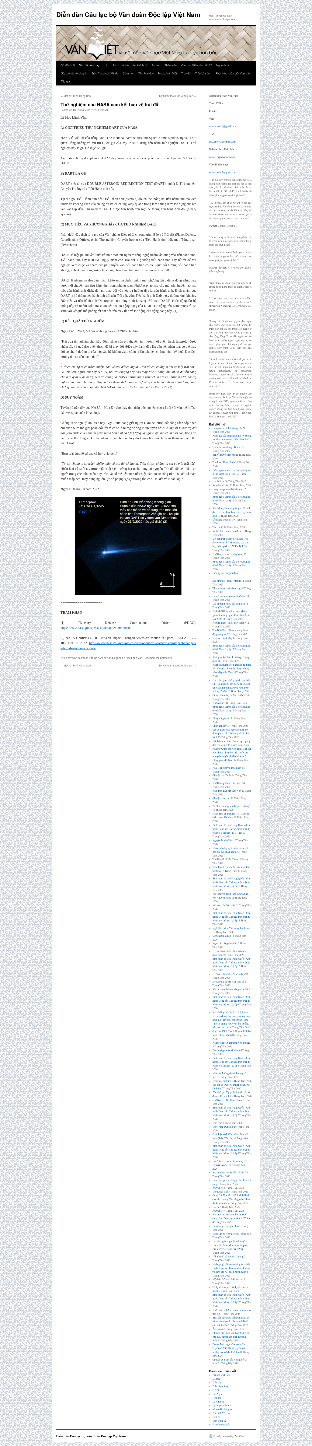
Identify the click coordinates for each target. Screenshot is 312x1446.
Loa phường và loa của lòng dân (228, 603)
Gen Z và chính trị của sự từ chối (229, 596)
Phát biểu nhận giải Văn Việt (232, 73)
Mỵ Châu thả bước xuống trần (177, 96)
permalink (166, 657)
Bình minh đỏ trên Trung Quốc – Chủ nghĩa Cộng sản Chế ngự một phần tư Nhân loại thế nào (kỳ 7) (231, 916)
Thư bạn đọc (146, 73)
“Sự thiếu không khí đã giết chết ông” (231, 806)
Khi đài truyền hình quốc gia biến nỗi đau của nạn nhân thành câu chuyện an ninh (231, 512)
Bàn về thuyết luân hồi (223, 454)
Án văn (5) (217, 1210)
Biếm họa (128, 73)
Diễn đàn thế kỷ (220, 1386)
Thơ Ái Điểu (218, 702)
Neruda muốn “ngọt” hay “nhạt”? (229, 622)
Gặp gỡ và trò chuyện (74, 73)
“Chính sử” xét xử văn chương (227, 1256)
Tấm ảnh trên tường (222, 638)
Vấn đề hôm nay (89, 65)
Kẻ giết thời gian (220, 485)
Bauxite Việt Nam (221, 1374)
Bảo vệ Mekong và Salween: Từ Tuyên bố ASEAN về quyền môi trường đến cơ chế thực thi (228, 1348)
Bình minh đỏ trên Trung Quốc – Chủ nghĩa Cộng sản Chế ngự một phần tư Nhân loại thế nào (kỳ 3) (231, 1111)
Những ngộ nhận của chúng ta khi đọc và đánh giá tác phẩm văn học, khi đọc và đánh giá (231, 1268)
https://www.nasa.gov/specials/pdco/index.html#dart (95, 628)
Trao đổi (186, 73)
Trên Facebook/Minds (105, 73)
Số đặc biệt (68, 65)
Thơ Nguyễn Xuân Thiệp (225, 859)
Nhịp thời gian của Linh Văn (226, 790)
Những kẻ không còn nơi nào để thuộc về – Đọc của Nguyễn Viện (231, 668)
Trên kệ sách (203, 73)
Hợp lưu (216, 1397)
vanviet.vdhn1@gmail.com (222, 172)
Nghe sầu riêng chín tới (224, 943)
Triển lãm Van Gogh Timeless (227, 447)
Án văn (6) (217, 1187)
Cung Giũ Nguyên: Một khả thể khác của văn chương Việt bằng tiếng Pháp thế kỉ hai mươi (231, 1199)
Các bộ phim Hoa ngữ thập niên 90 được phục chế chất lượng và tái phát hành (230, 733)
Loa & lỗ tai (218, 481)
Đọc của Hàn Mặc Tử (228, 981)
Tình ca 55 (217, 527)
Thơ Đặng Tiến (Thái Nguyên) (227, 554)
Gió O (215, 1390)
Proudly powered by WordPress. (229, 1436)
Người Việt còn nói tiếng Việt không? (231, 1042)
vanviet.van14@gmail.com (222, 126)
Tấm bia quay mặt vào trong (226, 588)
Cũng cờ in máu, (229, 695)
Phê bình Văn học (221, 1413)
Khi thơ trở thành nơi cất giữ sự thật (230, 989)
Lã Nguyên (218, 1401)
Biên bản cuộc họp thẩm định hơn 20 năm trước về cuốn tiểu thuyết (230, 1321)
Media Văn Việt (167, 73)
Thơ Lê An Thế (220, 1191)
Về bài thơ (226, 531)
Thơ (115, 65)
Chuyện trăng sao (221, 798)
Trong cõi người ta (221, 1080)
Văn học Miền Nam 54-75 (196, 65)
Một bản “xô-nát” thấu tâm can (227, 1279)
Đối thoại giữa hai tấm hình (226, 1050)
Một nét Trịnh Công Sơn (75, 96)
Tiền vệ (216, 1416)
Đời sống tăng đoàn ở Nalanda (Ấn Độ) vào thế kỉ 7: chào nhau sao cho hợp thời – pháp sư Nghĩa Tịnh (230, 542)
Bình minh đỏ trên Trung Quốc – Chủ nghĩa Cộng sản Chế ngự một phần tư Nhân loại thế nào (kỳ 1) (231, 1298)
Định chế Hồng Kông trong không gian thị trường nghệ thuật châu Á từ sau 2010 (230, 615)
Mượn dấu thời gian (222, 1409)
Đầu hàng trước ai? (222, 519)
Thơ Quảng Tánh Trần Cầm (227, 783)
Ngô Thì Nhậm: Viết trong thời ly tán (231, 928)
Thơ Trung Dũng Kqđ (223, 1126)
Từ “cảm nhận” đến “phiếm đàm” (229, 974)
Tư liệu (156, 65)
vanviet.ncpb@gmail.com (222, 156)
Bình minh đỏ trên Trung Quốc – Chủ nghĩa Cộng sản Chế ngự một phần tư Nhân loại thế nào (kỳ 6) (231, 962)
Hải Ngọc (217, 1394)
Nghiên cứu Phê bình (135, 65)
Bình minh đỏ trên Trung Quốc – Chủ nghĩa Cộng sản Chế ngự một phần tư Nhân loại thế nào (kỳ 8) (231, 882)
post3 (104, 110)
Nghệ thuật (223, 65)
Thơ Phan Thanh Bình (223, 462)
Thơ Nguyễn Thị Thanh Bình (227, 1100)
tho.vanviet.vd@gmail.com (222, 141)
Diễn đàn (217, 1382)
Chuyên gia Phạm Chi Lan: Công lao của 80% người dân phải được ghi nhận (230, 1336)
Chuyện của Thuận (221, 775)
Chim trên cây (219, 725)
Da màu (216, 1378)
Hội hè (215, 1206)
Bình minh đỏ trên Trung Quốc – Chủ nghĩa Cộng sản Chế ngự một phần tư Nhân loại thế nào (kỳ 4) (231, 1062)
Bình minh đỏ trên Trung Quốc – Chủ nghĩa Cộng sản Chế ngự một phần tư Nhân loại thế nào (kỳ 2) (231, 1149)
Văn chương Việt (221, 1424)
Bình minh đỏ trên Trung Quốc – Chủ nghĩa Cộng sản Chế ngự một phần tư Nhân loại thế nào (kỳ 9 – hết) (231, 829)
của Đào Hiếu (224, 905)
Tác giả (65, 81)
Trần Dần (217, 1122)
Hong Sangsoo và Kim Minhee (228, 489)
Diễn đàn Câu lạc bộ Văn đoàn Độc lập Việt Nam (128, 14)
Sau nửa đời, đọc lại (229, 1172)
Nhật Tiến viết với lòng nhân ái (227, 767)
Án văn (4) (217, 1329)
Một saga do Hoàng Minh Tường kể (230, 1233)
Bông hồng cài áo (221, 718)
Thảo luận (170, 65)
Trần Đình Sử (219, 1420)
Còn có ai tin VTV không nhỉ (227, 428)
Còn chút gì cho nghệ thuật (225, 1226)
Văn (106, 65)
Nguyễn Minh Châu (222, 840)
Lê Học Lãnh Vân (132, 657)
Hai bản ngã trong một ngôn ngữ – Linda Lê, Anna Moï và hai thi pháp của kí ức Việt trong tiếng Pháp (230, 1245)
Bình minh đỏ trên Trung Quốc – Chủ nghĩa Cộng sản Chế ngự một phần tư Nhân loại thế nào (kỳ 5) (231, 1000)
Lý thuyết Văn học (221, 1405)
